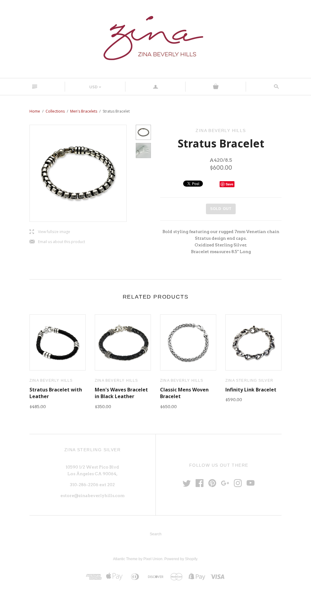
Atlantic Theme (125, 559)
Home (34, 111)
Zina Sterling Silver (249, 380)
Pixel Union (152, 559)
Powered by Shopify (180, 559)
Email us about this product (57, 242)
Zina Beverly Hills (51, 380)
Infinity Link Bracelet (250, 389)
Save (229, 184)
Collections (55, 111)
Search (156, 534)
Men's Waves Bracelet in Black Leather (121, 393)
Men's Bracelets (83, 111)
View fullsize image (49, 232)
